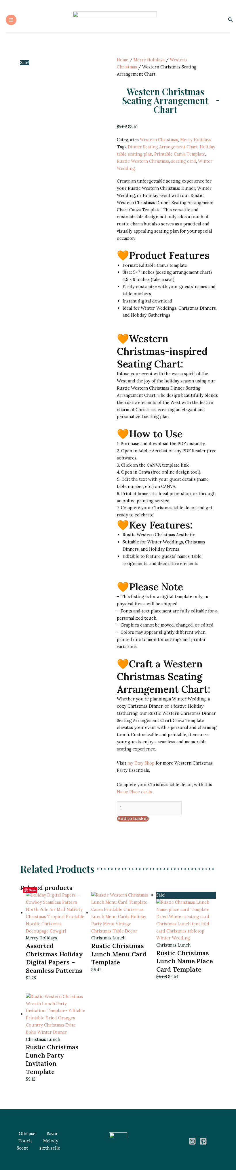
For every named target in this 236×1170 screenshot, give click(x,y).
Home (122, 59)
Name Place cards (134, 791)
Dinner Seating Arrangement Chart (163, 147)
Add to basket (132, 818)
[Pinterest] (203, 1141)
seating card (183, 161)
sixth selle (49, 1148)
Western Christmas (159, 139)
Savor (52, 1133)
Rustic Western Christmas (143, 161)
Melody (50, 1141)
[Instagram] (192, 1141)
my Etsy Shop (141, 763)
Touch (25, 1141)
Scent (22, 1148)
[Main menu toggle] (11, 20)
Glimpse (27, 1133)
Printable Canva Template (179, 154)
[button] (230, 20)
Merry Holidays (149, 59)
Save (32, 890)
